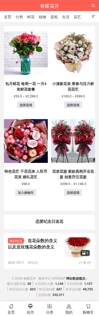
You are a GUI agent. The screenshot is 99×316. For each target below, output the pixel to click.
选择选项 (26, 104)
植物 (42, 16)
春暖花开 (49, 5)
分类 (19, 16)
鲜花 (31, 16)
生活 (65, 16)
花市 (30, 309)
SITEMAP (58, 278)
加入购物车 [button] (26, 192)
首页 (7, 16)
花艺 (77, 16)
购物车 (88, 309)
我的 (69, 309)
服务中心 (44, 278)
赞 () (85, 262)
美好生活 (16, 240)
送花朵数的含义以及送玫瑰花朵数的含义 (32, 243)
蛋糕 (54, 16)
